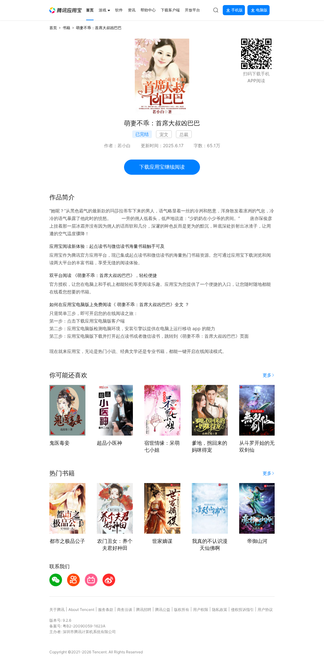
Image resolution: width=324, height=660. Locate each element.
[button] (65, 10)
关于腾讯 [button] (57, 609)
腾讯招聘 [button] (143, 609)
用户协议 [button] (265, 609)
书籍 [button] (66, 27)
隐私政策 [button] (219, 609)
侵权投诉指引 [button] (242, 609)
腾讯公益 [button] (162, 609)
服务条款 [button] (105, 609)
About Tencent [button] (81, 609)
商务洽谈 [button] (124, 609)
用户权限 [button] (200, 609)
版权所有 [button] (181, 609)
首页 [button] (53, 27)
